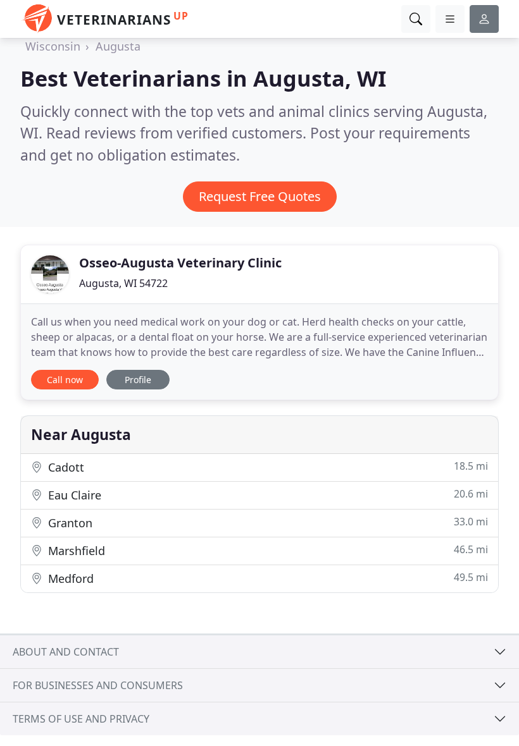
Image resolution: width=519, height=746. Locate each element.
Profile (138, 380)
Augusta (118, 46)
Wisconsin (52, 46)
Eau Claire (266, 495)
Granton (266, 522)
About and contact (66, 652)
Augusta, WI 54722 (123, 283)
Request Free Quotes (260, 196)
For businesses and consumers (98, 685)
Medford (266, 578)
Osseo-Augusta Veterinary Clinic (180, 262)
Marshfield (266, 550)
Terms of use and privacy (81, 719)
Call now (65, 380)
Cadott (266, 467)
